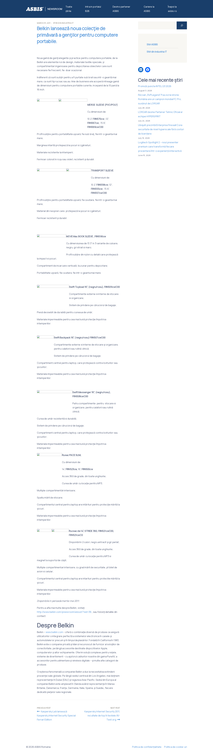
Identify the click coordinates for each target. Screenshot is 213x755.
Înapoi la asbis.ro (172, 9)
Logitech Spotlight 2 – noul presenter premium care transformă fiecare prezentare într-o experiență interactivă (159, 147)
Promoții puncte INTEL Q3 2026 (154, 86)
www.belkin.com (54, 632)
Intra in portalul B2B (93, 9)
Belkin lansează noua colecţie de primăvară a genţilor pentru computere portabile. (77, 35)
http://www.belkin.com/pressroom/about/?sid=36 (64, 612)
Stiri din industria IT (63, 23)
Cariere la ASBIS (149, 9)
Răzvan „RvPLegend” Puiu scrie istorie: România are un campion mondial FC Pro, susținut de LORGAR (159, 99)
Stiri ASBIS (152, 44)
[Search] (182, 25)
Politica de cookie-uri (175, 746)
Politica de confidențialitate (147, 746)
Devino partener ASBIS (121, 9)
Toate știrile (68, 9)
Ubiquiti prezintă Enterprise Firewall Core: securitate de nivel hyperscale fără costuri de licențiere (161, 129)
